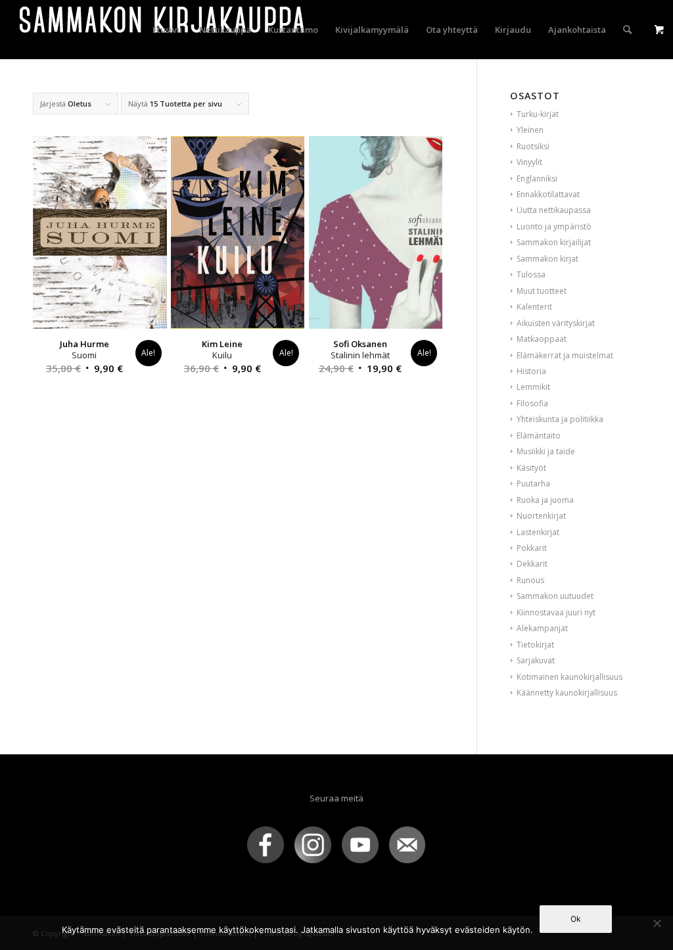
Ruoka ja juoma (545, 500)
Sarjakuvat (536, 660)
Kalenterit (534, 306)
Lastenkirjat (538, 532)
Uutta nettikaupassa (554, 210)
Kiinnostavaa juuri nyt (556, 612)
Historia (531, 371)
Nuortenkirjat (541, 515)
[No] (656, 923)
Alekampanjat (542, 628)
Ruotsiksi (533, 146)
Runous (530, 580)
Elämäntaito (539, 435)
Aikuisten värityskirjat (556, 323)
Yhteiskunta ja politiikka (560, 419)
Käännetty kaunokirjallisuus (567, 692)
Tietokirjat (535, 644)
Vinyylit (529, 162)
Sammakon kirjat (547, 258)
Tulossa (531, 274)
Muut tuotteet (542, 291)
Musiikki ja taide (546, 451)
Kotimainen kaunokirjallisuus (569, 676)
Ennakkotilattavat (548, 194)
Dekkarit (532, 563)
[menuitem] (167, 29)
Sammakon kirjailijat (554, 242)
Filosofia (532, 403)
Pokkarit (532, 548)
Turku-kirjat (538, 114)
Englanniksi (537, 178)
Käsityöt (531, 467)
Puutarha (533, 483)
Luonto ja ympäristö (554, 226)
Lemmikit (533, 386)
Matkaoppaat (542, 338)
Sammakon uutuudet (555, 596)
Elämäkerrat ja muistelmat (565, 355)
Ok (575, 919)
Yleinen (530, 129)
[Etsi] (627, 29)
